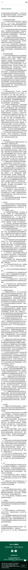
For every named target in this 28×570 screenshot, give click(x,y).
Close (23, 566)
